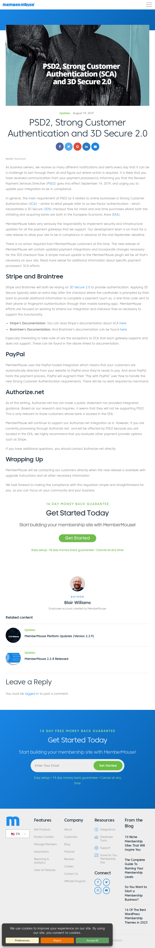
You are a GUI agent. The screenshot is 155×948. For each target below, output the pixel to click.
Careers (69, 866)
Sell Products (42, 829)
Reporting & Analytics (41, 861)
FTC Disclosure (113, 940)
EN (17, 834)
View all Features (44, 870)
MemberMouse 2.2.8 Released (46, 659)
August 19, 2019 (83, 113)
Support (105, 848)
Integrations (107, 829)
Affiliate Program (75, 881)
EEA (116, 214)
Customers (70, 837)
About (68, 829)
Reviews (69, 859)
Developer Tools (106, 838)
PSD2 (51, 183)
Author (77, 596)
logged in (32, 693)
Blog (67, 844)
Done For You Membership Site (108, 859)
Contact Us (71, 873)
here (122, 323)
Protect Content (44, 837)
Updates (65, 113)
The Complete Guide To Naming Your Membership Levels (135, 868)
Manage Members (45, 844)
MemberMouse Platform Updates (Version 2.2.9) (59, 636)
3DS (47, 209)
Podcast (69, 851)
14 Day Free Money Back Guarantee (77, 731)
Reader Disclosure (16, 158)
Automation (41, 851)
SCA (33, 204)
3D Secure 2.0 (80, 287)
